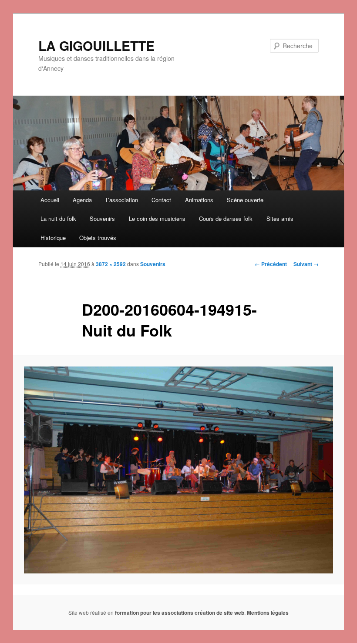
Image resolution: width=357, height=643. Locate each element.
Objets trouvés (97, 237)
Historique (53, 237)
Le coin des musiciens (157, 218)
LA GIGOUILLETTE (96, 45)
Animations (199, 200)
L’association (122, 200)
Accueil (49, 200)
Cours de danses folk (226, 218)
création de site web (219, 612)
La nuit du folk (58, 218)
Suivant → (306, 264)
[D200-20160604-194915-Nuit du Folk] (178, 469)
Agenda (82, 200)
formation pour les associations (154, 612)
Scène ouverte (245, 200)
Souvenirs (102, 218)
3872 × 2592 (111, 264)
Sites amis (279, 218)
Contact (161, 200)
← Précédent (271, 264)
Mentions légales (268, 612)
